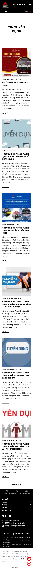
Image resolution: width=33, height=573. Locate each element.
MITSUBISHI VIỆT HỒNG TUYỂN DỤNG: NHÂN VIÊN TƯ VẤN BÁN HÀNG (15, 230)
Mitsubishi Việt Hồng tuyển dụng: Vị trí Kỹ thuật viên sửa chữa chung (16, 156)
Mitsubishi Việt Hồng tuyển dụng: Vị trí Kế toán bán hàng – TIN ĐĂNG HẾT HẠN (16, 304)
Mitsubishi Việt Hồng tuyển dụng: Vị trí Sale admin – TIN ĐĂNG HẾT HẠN (15, 375)
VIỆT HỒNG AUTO (19, 4)
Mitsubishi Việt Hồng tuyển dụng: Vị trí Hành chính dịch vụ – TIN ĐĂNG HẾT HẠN (15, 446)
